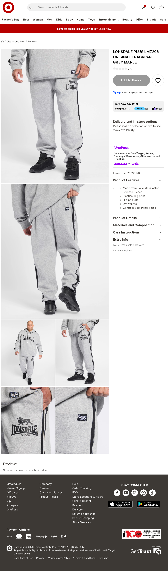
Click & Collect (81, 501)
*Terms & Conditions (84, 558)
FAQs (75, 492)
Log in (135, 163)
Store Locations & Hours (87, 496)
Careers (44, 488)
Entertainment (109, 19)
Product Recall (49, 496)
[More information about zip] (160, 108)
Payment (77, 505)
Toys (91, 19)
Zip (9, 501)
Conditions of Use (23, 558)
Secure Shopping (83, 518)
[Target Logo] (8, 7)
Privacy (40, 558)
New (26, 19)
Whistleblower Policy (59, 558)
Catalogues (14, 484)
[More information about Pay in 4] (146, 108)
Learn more (120, 163)
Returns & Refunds (83, 513)
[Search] (31, 7)
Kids (59, 19)
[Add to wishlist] (158, 80)
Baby (69, 19)
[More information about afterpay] (129, 108)
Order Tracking (81, 488)
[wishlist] (153, 7)
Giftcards (13, 492)
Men (50, 19)
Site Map (103, 558)
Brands (151, 19)
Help (75, 484)
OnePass (12, 509)
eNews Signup (16, 488)
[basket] (161, 7)
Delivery (77, 509)
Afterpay (12, 505)
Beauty (127, 19)
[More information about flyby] (156, 92)
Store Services (81, 522)
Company (46, 484)
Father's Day (10, 19)
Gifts (139, 19)
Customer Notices (51, 492)
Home (80, 19)
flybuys (11, 496)
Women (38, 19)
